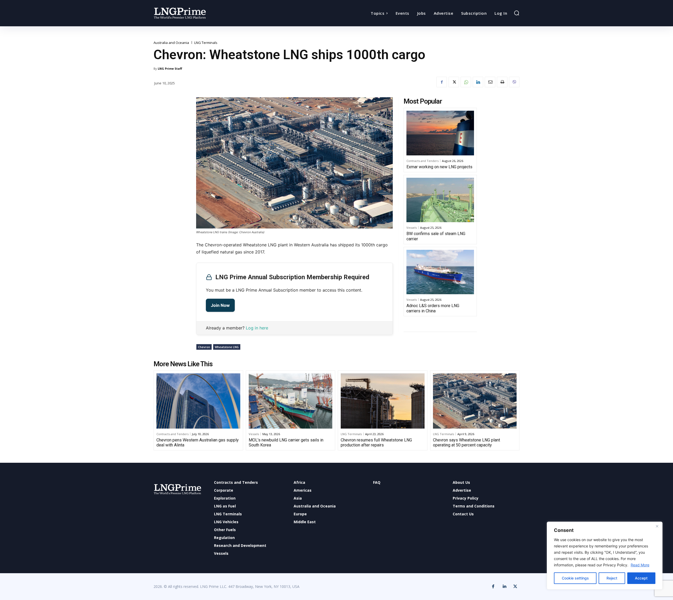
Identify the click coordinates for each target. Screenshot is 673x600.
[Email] (490, 82)
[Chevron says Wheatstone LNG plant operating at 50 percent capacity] (475, 401)
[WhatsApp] (466, 82)
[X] (453, 82)
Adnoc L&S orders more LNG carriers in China (432, 308)
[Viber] (514, 82)
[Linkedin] (478, 82)
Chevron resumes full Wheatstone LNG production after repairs (376, 443)
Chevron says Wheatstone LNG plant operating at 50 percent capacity (466, 443)
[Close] (657, 526)
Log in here (257, 327)
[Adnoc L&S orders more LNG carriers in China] (440, 272)
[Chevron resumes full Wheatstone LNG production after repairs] (383, 401)
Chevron (204, 347)
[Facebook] (441, 82)
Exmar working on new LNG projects (439, 166)
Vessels (411, 227)
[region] (604, 555)
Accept (641, 578)
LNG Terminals (205, 42)
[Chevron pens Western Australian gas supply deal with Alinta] (198, 401)
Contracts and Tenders (422, 160)
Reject (611, 578)
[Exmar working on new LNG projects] (440, 133)
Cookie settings (575, 578)
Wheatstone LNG (227, 347)
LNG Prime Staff (170, 68)
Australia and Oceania (171, 42)
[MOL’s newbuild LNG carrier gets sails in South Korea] (291, 401)
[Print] (502, 82)
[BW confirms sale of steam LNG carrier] (440, 200)
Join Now (220, 305)
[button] (516, 13)
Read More (640, 565)
